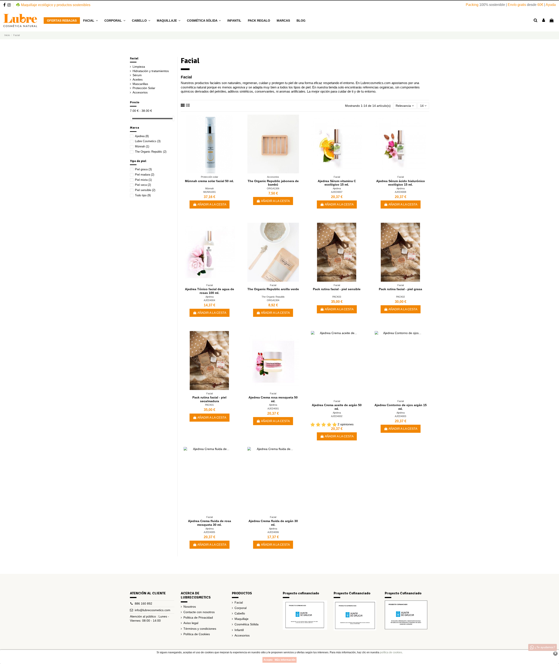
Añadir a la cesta (211, 204)
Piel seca (143, 184)
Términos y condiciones (199, 628)
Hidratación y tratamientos (151, 71)
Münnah (209, 188)
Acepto (268, 659)
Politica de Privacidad (198, 617)
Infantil (239, 630)
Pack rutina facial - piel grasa (400, 289)
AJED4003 (400, 416)
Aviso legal (190, 623)
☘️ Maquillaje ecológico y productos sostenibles (53, 5)
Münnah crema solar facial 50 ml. (209, 181)
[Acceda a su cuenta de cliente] (543, 20)
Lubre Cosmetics (147, 141)
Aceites (138, 79)
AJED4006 (273, 532)
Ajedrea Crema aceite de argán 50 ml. (337, 406)
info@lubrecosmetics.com (152, 610)
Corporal (241, 608)
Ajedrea (337, 188)
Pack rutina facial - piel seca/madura (209, 399)
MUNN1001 (209, 192)
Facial (134, 58)
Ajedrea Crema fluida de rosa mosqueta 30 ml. (209, 522)
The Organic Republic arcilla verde (273, 289)
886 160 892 (143, 603)
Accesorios (140, 92)
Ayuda (551, 5)
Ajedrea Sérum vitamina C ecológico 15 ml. (337, 182)
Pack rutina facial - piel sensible (337, 289)
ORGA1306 (273, 188)
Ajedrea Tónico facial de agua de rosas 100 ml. (209, 291)
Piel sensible (145, 190)
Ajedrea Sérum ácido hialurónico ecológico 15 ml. (400, 182)
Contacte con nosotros (199, 612)
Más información (285, 659)
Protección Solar (144, 88)
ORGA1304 (273, 300)
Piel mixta (143, 179)
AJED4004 (209, 300)
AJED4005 (209, 532)
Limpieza (139, 66)
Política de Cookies (196, 634)
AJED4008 (400, 192)
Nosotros (189, 606)
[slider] (131, 118)
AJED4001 (273, 408)
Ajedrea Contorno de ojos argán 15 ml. (400, 406)
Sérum (137, 75)
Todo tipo (143, 195)
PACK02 (400, 296)
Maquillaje (241, 619)
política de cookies (391, 652)
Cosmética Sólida (247, 624)
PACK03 (336, 296)
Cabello (240, 613)
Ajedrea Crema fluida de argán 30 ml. (273, 522)
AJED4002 (336, 416)
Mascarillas (140, 84)
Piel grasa (143, 169)
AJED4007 (336, 192)
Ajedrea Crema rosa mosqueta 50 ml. (273, 399)
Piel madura (144, 174)
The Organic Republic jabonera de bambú (273, 182)
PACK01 (209, 405)
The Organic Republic (273, 296)
